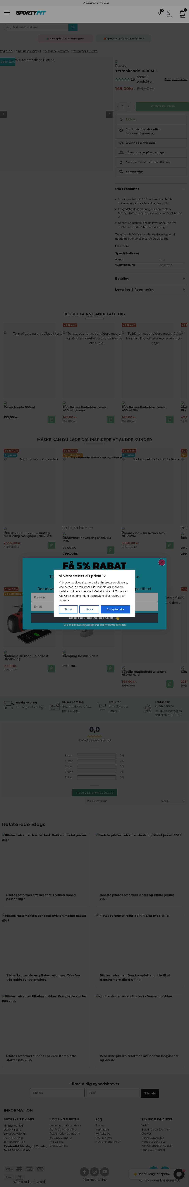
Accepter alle (115, 609)
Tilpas (68, 609)
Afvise (89, 609)
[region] (94, 593)
